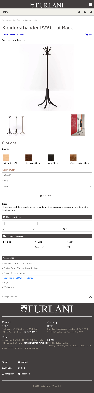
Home (5, 11)
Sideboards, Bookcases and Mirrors (20, 263)
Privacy (8, 367)
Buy (90, 34)
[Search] (91, 11)
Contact (24, 362)
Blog (23, 367)
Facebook (25, 373)
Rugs (6, 282)
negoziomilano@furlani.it (35, 342)
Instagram (9, 373)
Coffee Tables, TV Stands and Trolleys (21, 268)
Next (22, 34)
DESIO (5, 326)
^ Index (5, 34)
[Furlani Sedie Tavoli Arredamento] (2, 356)
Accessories (6, 20)
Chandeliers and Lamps (14, 273)
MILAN (5, 337)
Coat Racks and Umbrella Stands (25, 20)
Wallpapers (9, 287)
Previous (14, 34)
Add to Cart (48, 195)
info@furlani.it (30, 331)
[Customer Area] (85, 11)
